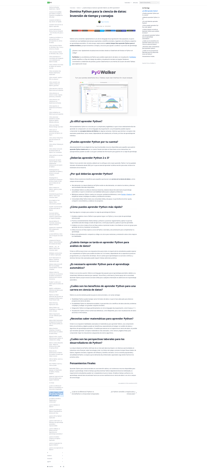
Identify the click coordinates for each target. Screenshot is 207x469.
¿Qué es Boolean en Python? (54, 405)
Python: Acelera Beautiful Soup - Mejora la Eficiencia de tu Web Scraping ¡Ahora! (56, 345)
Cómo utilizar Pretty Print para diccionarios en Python (56, 139)
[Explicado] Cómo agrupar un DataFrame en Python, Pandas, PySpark (55, 371)
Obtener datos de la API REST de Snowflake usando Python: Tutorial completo (55, 266)
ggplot (49, 461)
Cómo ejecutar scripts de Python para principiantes (56, 89)
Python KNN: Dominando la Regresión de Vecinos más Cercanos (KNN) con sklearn (56, 323)
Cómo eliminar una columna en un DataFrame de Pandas (55, 101)
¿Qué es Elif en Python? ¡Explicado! (55, 416)
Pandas (123, 194)
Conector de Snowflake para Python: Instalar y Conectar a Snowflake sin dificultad (56, 14)
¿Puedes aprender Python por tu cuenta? (150, 14)
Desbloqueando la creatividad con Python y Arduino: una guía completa (55, 172)
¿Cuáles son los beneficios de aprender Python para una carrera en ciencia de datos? (150, 42)
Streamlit (49, 458)
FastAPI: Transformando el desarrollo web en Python (55, 208)
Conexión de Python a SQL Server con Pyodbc (55, 20)
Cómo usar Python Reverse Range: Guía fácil (56, 126)
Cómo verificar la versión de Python (56, 156)
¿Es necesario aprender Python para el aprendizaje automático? (151, 36)
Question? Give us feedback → (149, 63)
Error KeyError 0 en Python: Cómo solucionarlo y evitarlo (55, 202)
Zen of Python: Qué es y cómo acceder (55, 364)
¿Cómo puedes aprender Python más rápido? (150, 26)
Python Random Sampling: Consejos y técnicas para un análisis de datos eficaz (56, 331)
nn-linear (51, 383)
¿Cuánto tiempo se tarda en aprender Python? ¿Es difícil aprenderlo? (56, 393)
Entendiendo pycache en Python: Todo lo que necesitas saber (56, 195)
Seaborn (49, 455)
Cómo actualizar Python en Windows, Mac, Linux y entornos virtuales (56, 47)
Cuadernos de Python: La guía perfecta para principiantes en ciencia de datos (56, 40)
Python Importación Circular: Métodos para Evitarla (55, 315)
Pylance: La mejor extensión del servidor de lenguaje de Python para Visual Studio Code (56, 297)
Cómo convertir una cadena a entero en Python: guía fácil (54, 83)
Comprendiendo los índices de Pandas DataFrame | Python (54, 7)
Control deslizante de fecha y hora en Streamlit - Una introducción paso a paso (56, 32)
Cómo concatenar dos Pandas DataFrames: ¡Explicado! (55, 72)
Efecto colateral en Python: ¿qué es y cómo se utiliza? (55, 189)
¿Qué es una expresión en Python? (56, 448)
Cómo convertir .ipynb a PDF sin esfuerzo (55, 78)
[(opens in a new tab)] (99, 31)
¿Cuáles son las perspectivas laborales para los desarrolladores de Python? (150, 52)
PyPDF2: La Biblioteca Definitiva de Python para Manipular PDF (56, 290)
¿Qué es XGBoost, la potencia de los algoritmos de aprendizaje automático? (56, 431)
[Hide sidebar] (63, 466)
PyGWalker (132, 57)
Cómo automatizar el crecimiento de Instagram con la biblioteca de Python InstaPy (56, 59)
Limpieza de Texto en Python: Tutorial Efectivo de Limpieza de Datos (55, 242)
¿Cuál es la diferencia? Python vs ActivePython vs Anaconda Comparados (56, 387)
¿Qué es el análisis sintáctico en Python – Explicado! (55, 438)
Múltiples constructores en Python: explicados (55, 254)
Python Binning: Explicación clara (53, 303)
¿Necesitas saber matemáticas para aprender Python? (150, 47)
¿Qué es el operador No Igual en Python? (55, 444)
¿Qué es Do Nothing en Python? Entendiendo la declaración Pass (55, 411)
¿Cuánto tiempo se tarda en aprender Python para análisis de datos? (150, 31)
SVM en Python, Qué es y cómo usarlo (56, 359)
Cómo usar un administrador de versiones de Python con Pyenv (55, 132)
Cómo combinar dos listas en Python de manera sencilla (56, 66)
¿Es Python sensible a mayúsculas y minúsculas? (55, 400)
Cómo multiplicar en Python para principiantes (56, 113)
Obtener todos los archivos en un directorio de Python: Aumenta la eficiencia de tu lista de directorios (56, 275)
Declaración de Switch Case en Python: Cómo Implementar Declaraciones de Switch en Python (55, 163)
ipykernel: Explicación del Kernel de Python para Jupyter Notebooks (56, 378)
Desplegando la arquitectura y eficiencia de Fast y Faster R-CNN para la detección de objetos (55, 181)
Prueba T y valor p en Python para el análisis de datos (56, 283)
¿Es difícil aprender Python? (150, 11)
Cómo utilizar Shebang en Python (56, 145)
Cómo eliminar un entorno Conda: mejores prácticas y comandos (55, 94)
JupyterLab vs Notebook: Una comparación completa (55, 229)
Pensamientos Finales (148, 56)
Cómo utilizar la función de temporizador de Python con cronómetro (55, 150)
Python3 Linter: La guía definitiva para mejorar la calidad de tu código (56, 338)
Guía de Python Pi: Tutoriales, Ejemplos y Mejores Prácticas (55, 222)
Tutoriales (127, 2)
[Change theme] (61, 466)
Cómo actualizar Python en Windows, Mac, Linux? (56, 52)
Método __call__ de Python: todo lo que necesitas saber (54, 248)
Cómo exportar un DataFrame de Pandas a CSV (55, 107)
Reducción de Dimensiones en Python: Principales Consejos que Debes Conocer (56, 353)
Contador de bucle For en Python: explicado (56, 25)
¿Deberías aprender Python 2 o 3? (151, 18)
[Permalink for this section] (104, 121)
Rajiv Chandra (105, 22)
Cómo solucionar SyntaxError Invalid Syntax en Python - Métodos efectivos (54, 119)
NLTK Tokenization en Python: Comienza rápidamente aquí (55, 259)
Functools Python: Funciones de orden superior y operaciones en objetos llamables (55, 215)
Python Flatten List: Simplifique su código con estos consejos (56, 309)
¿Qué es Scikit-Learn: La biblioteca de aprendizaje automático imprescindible (56, 423)
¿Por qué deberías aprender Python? (150, 22)
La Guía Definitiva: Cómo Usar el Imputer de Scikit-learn (56, 235)
